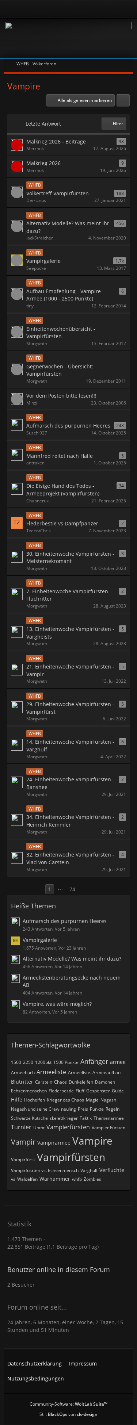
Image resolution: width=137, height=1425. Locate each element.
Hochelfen (34, 1100)
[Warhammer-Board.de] (68, 38)
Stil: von (68, 1414)
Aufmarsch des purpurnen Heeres (68, 425)
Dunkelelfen (81, 1082)
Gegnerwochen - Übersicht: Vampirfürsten (59, 370)
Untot (39, 1128)
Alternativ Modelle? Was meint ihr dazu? (67, 227)
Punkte (97, 1109)
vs (13, 1179)
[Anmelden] (48, 9)
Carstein (43, 1082)
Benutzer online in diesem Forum (58, 1269)
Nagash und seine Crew (35, 1109)
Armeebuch (23, 1072)
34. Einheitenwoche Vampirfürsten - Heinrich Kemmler (70, 820)
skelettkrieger (64, 1118)
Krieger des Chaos (65, 1100)
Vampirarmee (54, 1142)
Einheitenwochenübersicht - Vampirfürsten (60, 332)
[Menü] (127, 9)
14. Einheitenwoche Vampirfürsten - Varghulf (70, 745)
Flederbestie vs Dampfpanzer (62, 523)
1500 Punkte (66, 1062)
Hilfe (16, 1099)
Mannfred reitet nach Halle (59, 455)
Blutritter (22, 1081)
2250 (28, 1062)
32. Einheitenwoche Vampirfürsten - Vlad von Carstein (70, 858)
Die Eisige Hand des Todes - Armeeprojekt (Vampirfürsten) (62, 489)
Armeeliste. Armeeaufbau (94, 1072)
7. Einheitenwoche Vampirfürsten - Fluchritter (68, 595)
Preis (83, 1109)
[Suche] (105, 9)
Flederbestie (61, 1091)
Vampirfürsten (71, 1157)
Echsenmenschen (29, 1091)
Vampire (92, 1141)
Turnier (21, 1127)
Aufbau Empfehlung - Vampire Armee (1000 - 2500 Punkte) (63, 295)
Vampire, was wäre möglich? (57, 1003)
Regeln (112, 1109)
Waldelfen (27, 1179)
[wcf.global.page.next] (85, 889)
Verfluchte (111, 1170)
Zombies (92, 1179)
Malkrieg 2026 (43, 163)
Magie (92, 1100)
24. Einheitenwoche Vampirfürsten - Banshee (70, 783)
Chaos (60, 1082)
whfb (77, 1179)
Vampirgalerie (43, 260)
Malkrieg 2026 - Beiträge (56, 141)
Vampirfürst (23, 1159)
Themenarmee (109, 1118)
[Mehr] (123, 100)
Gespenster (98, 1091)
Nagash (108, 1100)
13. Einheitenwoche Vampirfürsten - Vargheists (70, 632)
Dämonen (105, 1082)
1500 (16, 1062)
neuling (68, 1109)
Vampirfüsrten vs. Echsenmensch (45, 1170)
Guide (118, 1091)
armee (118, 1061)
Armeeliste (51, 1072)
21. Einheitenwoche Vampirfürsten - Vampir (70, 670)
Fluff (80, 1091)
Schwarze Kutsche (29, 1118)
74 (72, 889)
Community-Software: (68, 1404)
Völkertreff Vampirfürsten (57, 193)
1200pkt (43, 1062)
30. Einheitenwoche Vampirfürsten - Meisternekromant (70, 557)
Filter (118, 123)
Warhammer (54, 1178)
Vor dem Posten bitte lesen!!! (61, 395)
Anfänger (94, 1061)
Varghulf (89, 1170)
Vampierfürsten (68, 1127)
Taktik (86, 1118)
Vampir (23, 1142)
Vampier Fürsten (108, 1128)
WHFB (34, 185)
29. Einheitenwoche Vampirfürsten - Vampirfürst (70, 708)
